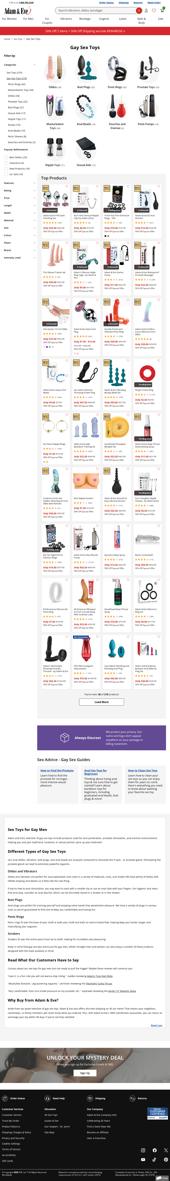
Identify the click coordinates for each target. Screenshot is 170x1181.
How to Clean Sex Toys (142, 770)
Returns (138, 2)
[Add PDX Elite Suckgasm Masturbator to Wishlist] (97, 637)
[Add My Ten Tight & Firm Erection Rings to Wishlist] (67, 526)
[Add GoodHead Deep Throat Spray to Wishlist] (128, 580)
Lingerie (104, 19)
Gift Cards (7, 1160)
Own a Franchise (96, 1138)
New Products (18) (19, 168)
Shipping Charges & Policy (16, 1132)
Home (7, 38)
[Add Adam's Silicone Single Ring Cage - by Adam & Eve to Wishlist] (97, 243)
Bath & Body (141, 21)
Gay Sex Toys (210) (17, 78)
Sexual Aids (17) (16, 113)
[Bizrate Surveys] (163, 1118)
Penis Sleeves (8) (17, 136)
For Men (28, 19)
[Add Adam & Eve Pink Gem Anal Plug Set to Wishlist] (67, 186)
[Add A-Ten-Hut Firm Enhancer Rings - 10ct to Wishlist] (128, 186)
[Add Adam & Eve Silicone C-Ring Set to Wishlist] (158, 580)
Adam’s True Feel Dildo (100, 976)
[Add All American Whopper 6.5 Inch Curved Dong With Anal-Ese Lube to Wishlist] (97, 580)
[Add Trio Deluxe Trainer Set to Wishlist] (67, 243)
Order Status (106, 2)
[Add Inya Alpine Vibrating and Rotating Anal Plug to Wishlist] (128, 637)
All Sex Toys (50, 1114)
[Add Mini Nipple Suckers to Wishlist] (97, 469)
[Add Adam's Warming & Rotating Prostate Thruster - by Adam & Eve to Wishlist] (67, 637)
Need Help (58, 1098)
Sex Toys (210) (14, 72)
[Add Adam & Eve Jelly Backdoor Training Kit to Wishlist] (97, 415)
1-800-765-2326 (26, 2)
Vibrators (66, 19)
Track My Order (10, 1120)
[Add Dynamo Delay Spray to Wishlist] (128, 526)
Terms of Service (11, 1149)
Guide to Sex (51, 1120)
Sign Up (85, 1073)
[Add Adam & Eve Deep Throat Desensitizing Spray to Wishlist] (158, 415)
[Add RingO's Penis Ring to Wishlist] (158, 360)
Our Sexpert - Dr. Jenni (57, 1126)
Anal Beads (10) (16, 130)
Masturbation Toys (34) (20, 90)
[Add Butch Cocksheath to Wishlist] (158, 526)
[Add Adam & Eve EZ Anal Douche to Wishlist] (158, 186)
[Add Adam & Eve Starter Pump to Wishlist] (128, 243)
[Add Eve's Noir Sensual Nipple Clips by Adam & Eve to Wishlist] (97, 186)
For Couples (47, 21)
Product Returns (11, 1126)
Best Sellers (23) (18, 157)
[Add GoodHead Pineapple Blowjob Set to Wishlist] (128, 415)
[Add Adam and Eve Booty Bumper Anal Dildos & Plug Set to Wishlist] (158, 637)
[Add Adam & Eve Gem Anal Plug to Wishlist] (97, 300)
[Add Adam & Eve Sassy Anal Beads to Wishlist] (67, 360)
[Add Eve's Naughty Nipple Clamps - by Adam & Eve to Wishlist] (158, 469)
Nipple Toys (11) (17, 119)
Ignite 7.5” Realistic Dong (122, 991)
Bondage (84, 19)
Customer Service (11, 1114)
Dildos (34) (14, 95)
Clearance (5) (16, 163)
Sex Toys (18, 38)
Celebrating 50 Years (98, 1120)
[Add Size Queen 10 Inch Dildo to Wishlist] (67, 300)
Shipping (124, 2)
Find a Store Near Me (99, 1126)
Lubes (123, 19)
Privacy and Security (13, 1138)
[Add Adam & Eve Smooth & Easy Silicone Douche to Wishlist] (128, 469)
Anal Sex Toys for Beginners (95, 772)
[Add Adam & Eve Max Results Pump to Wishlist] (97, 526)
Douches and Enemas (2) (21, 142)
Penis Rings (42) (16, 84)
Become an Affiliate (98, 1132)
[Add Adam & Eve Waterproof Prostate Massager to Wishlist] (158, 243)
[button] (101, 702)
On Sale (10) (16, 174)
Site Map (49, 1132)
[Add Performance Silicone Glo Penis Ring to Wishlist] (67, 580)
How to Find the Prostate (57, 770)
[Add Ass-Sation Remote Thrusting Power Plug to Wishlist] (97, 360)
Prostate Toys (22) (17, 101)
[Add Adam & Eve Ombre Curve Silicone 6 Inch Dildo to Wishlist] (158, 300)
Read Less (156, 1025)
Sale (160, 19)
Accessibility (9, 1155)
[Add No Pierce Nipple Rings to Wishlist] (67, 415)
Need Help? (154, 2)
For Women (9, 19)
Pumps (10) (14, 124)
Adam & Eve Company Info (101, 1114)
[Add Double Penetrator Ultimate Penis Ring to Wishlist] (128, 300)
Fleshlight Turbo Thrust (99, 983)
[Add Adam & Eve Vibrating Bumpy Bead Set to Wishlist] (128, 360)
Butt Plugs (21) (16, 107)
